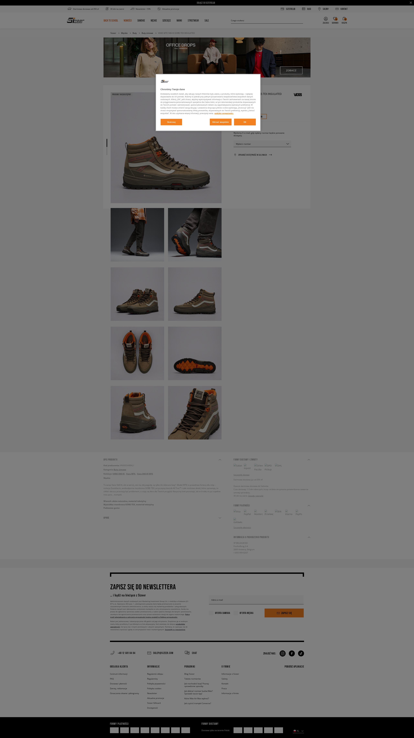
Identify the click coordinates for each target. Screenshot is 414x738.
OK (245, 122)
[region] (208, 102)
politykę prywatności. (224, 113)
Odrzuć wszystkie (220, 122)
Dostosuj (171, 122)
